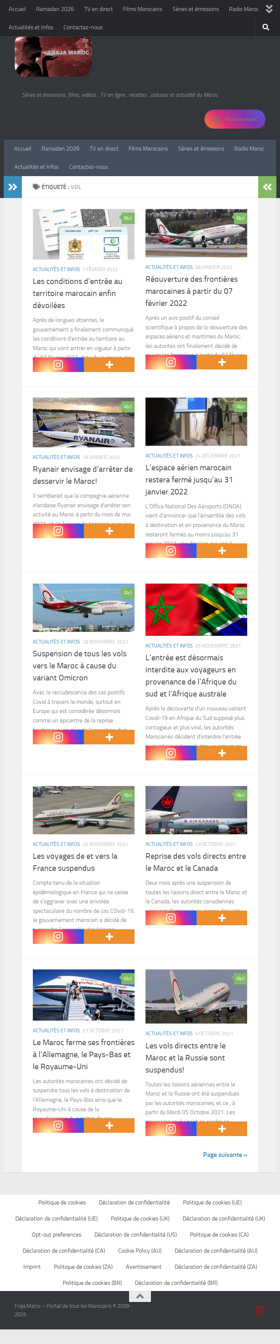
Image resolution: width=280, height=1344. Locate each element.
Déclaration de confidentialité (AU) (216, 1250)
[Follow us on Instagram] (260, 1311)
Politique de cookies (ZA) (83, 1266)
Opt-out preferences (56, 1234)
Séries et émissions (195, 8)
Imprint (32, 1266)
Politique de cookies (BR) (92, 1282)
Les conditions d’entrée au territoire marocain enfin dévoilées (77, 293)
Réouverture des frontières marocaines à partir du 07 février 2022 (191, 291)
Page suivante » (225, 1155)
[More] (109, 364)
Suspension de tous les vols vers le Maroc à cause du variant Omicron (80, 666)
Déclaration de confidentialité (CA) (64, 1250)
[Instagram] (58, 364)
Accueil (17, 8)
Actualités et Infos (31, 27)
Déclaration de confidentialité (134, 1202)
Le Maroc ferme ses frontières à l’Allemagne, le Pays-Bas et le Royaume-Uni (84, 1054)
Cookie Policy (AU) (140, 1250)
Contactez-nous (82, 27)
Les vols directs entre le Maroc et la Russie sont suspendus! (185, 1058)
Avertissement (144, 1266)
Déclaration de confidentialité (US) (135, 1234)
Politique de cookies (62, 1202)
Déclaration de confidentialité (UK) (224, 1218)
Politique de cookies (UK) (140, 1218)
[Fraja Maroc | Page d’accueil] (53, 55)
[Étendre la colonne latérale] (13, 187)
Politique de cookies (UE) (212, 1202)
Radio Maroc (244, 8)
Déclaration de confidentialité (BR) (176, 1282)
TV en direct (98, 8)
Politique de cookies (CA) (219, 1234)
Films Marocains (142, 8)
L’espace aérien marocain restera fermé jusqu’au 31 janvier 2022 (189, 480)
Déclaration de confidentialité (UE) (56, 1218)
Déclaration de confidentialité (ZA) (216, 1266)
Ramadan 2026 (55, 8)
